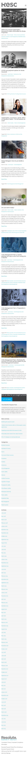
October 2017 (4, 672)
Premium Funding (15, 93)
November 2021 (4, 595)
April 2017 (3, 688)
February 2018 (4, 665)
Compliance (3, 458)
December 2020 (4, 605)
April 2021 (3, 599)
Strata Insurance (4, 38)
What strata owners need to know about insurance (11, 433)
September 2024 (4, 566)
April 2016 (3, 708)
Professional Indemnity (6, 491)
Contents (7, 36)
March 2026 (4, 519)
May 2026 (3, 516)
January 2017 (4, 692)
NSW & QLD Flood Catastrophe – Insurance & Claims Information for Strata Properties (13, 31)
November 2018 (4, 645)
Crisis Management (14, 36)
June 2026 (3, 513)
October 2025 (4, 536)
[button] (26, 5)
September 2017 (4, 675)
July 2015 (3, 718)
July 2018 (3, 652)
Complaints (4, 742)
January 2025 (4, 559)
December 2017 (4, 668)
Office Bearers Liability (6, 488)
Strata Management (19, 183)
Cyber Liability (4, 471)
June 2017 (3, 682)
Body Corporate (10, 280)
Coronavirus (16, 74)
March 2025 (3, 556)
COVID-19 (9, 93)
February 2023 (4, 589)
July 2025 (3, 546)
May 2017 (3, 685)
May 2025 (3, 552)
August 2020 (4, 609)
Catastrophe (9, 230)
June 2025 (3, 549)
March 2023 (3, 586)
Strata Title (22, 232)
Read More (4, 179)
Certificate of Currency (6, 448)
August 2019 (4, 629)
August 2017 (4, 678)
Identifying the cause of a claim (7, 421)
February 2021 (4, 602)
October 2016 (4, 698)
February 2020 (4, 622)
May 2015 (3, 725)
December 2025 (4, 529)
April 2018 (3, 659)
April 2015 (3, 728)
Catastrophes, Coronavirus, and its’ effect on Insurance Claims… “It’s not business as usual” (13, 119)
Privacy (9, 742)
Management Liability (5, 485)
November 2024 (4, 562)
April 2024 (3, 572)
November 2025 (4, 532)
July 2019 (3, 632)
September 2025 (4, 539)
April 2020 (3, 615)
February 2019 (4, 642)
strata (10, 232)
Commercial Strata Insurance (20, 280)
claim (13, 230)
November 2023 (4, 579)
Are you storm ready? (7, 207)
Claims (15, 34)
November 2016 (4, 695)
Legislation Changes (5, 481)
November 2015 (4, 715)
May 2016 (3, 705)
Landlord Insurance (5, 478)
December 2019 (4, 625)
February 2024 (4, 576)
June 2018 (3, 655)
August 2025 (4, 542)
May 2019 (3, 635)
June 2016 (3, 702)
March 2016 (3, 712)
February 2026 (4, 523)
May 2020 (3, 612)
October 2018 (4, 649)
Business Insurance (5, 445)
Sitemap (8, 753)
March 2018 (3, 662)
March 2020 (4, 619)
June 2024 (3, 569)
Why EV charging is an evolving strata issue (10, 437)
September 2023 (4, 582)
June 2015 (3, 722)
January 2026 (4, 526)
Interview (3, 475)
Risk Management (5, 284)
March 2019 (3, 639)
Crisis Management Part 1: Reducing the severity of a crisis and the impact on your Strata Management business (13, 361)
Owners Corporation (22, 230)
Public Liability (4, 494)
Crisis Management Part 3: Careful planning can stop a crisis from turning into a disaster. (13, 256)
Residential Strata (21, 36)
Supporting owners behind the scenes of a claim (11, 430)
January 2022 (4, 592)
